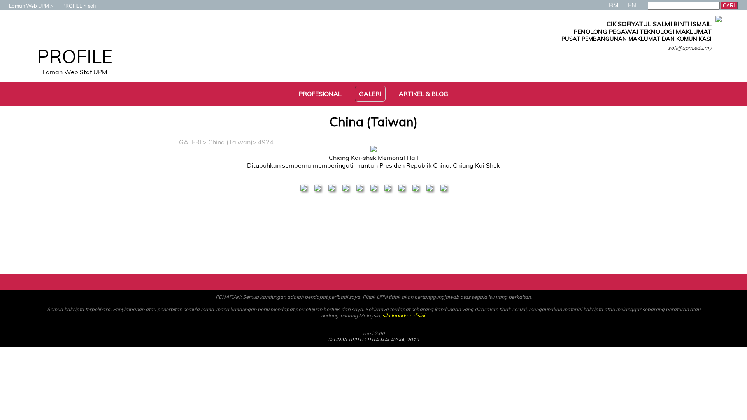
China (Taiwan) (230, 142)
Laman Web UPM (29, 6)
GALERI (190, 142)
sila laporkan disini (403, 315)
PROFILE (72, 6)
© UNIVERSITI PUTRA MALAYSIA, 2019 (373, 339)
